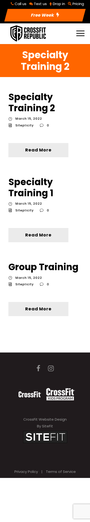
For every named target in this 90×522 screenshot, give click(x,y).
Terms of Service (61, 471)
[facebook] (38, 368)
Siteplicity (24, 125)
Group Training (43, 267)
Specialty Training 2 (31, 102)
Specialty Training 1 (30, 187)
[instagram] (51, 368)
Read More (38, 150)
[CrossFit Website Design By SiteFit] (45, 436)
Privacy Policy (26, 471)
